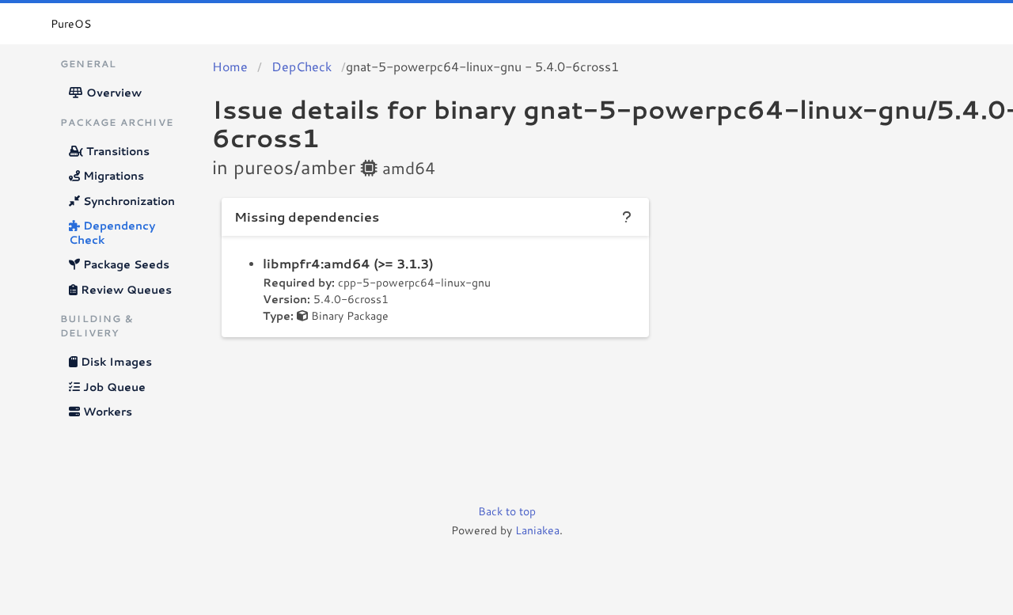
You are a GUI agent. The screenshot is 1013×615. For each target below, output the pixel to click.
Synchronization (127, 201)
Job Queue (113, 387)
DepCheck (301, 66)
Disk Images (115, 362)
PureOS (71, 24)
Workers (106, 411)
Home (230, 66)
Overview (112, 93)
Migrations (112, 176)
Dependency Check (112, 233)
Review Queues (125, 290)
